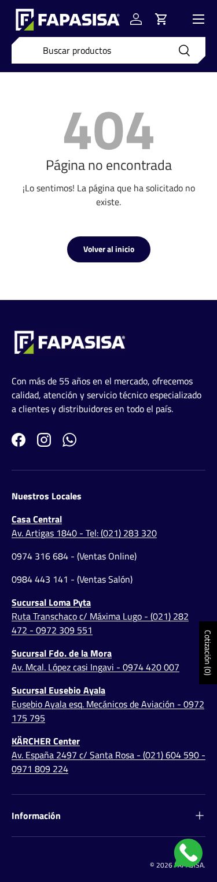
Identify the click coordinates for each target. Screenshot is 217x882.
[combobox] (108, 50)
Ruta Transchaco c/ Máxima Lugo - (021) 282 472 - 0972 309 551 (100, 616)
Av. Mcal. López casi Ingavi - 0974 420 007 (95, 660)
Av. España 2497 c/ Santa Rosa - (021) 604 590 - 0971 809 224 (108, 755)
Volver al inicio (108, 249)
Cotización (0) (208, 653)
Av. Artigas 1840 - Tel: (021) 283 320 (84, 526)
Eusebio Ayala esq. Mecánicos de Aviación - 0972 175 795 (108, 704)
